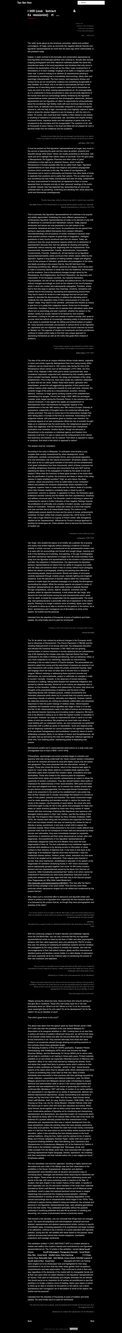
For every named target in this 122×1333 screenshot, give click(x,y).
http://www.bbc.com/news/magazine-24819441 (48, 883)
